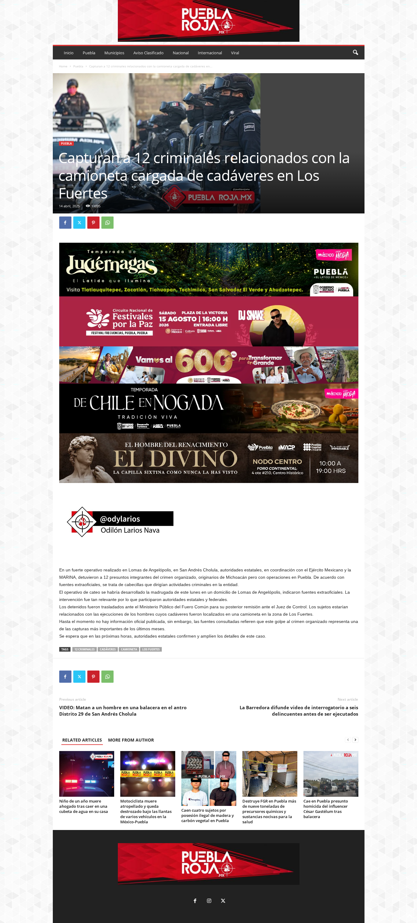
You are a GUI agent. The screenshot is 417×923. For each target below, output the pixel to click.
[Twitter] (79, 222)
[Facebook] (65, 222)
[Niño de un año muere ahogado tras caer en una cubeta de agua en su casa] (86, 774)
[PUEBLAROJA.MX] (208, 21)
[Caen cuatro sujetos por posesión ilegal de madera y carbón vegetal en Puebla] (208, 778)
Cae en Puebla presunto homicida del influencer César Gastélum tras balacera (325, 808)
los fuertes (151, 649)
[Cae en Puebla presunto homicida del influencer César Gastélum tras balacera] (330, 774)
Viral (235, 52)
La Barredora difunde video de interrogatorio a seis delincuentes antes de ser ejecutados (299, 710)
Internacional (210, 52)
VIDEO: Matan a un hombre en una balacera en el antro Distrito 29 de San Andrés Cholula (123, 710)
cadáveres (108, 649)
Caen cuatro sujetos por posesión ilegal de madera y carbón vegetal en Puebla (207, 815)
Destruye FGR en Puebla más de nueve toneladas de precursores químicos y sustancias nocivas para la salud (269, 811)
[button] (355, 52)
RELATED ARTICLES (82, 740)
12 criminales (84, 649)
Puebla (89, 52)
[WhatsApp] (107, 222)
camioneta (129, 649)
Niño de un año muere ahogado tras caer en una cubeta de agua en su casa (83, 806)
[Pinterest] (93, 222)
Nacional (181, 52)
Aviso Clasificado (148, 52)
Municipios (114, 52)
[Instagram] (209, 901)
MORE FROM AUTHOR (131, 740)
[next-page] (355, 740)
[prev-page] (348, 740)
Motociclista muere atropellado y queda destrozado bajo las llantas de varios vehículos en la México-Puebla (146, 811)
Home (63, 66)
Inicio (69, 52)
